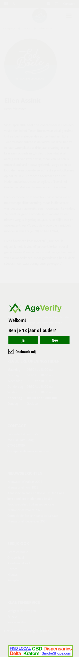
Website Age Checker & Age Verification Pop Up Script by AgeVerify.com (74, 656)
